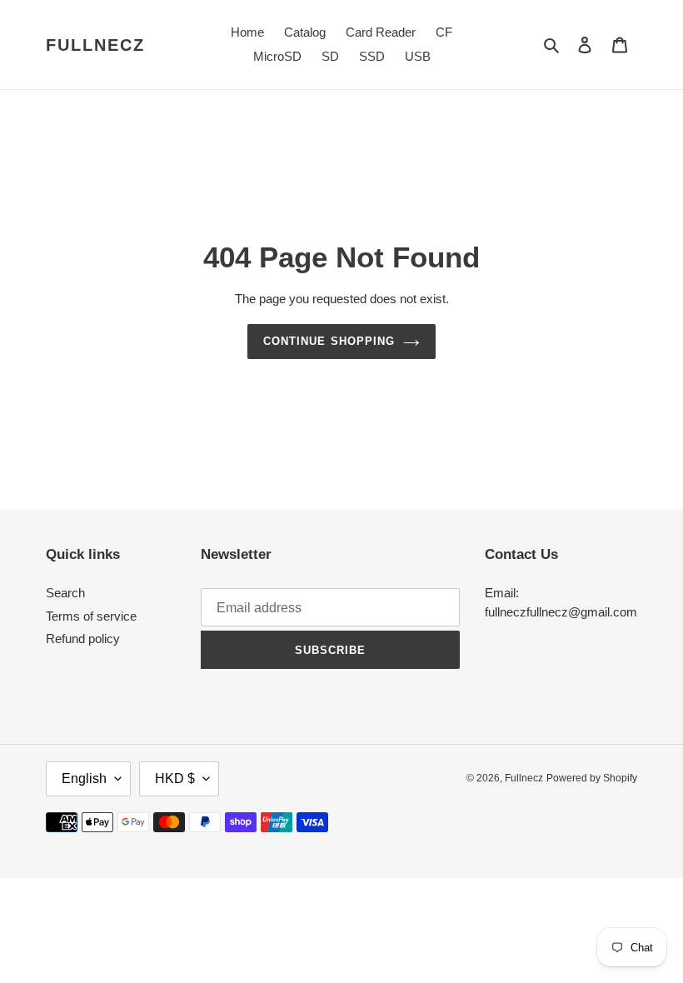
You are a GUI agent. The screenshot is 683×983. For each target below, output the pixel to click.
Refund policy (83, 638)
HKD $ (175, 778)
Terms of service (91, 616)
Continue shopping (329, 341)
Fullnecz (95, 45)
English (84, 778)
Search (65, 593)
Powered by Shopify (591, 778)
